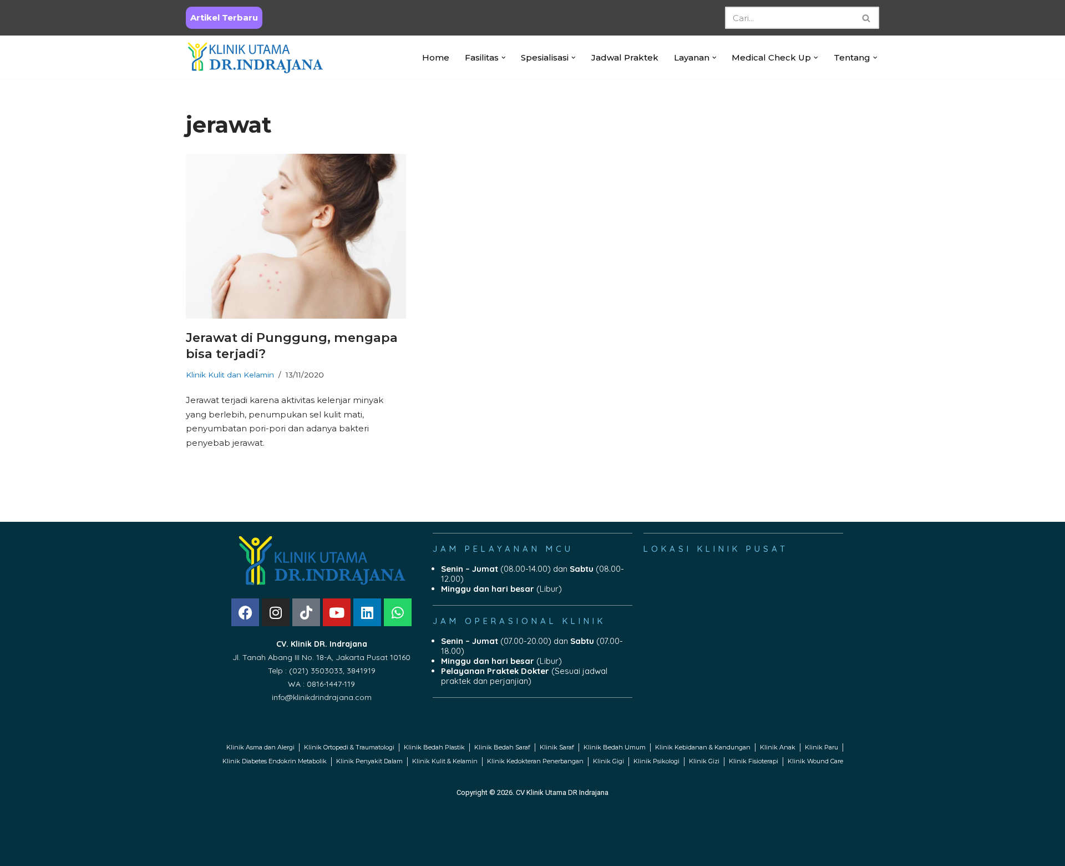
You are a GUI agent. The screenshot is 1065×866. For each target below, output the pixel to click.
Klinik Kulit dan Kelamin (230, 374)
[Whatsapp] (398, 612)
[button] (503, 58)
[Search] (866, 18)
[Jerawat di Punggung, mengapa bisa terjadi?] (296, 236)
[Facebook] (245, 612)
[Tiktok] (306, 612)
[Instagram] (276, 612)
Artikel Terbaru (224, 17)
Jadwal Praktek (624, 57)
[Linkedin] (367, 612)
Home (435, 57)
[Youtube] (337, 612)
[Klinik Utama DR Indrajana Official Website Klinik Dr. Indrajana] (255, 57)
